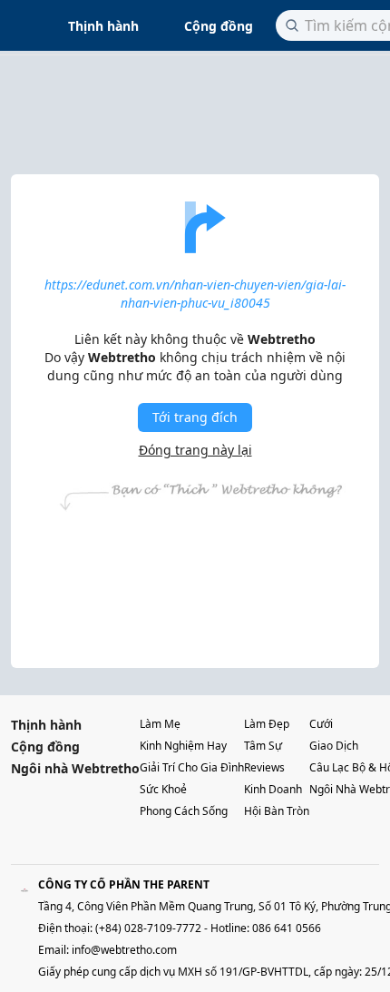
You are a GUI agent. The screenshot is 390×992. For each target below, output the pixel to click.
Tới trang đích (195, 417)
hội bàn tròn (276, 811)
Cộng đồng (218, 25)
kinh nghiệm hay (183, 745)
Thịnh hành (103, 25)
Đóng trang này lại (195, 449)
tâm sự (263, 745)
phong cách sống (184, 811)
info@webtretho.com (124, 950)
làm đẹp (266, 724)
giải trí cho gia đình (192, 767)
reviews (264, 767)
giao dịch (333, 745)
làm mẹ (160, 724)
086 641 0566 (286, 928)
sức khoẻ (163, 789)
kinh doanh (273, 789)
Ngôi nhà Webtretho (75, 768)
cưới (321, 724)
